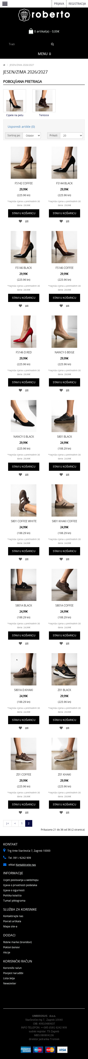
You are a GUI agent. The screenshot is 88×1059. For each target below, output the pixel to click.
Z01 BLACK (64, 690)
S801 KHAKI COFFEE (64, 521)
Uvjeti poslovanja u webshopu (20, 880)
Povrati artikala (12, 921)
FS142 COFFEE (24, 183)
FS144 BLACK (64, 183)
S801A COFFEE (64, 605)
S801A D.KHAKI (23, 690)
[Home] (4, 64)
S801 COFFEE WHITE (24, 521)
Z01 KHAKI (64, 774)
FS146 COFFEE (64, 268)
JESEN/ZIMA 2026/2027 (22, 64)
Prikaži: (54, 135)
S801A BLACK (23, 605)
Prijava (59, 4)
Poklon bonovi (11, 947)
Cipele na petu (14, 115)
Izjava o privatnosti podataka (20, 885)
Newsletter (9, 983)
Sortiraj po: (14, 135)
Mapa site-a (10, 926)
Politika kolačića (12, 895)
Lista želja (9, 978)
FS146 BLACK (23, 268)
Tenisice (44, 115)
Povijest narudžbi (13, 973)
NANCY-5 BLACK (23, 437)
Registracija (77, 4)
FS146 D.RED (24, 352)
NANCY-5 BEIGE (64, 352)
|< (7, 823)
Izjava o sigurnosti (14, 890)
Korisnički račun (12, 968)
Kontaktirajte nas (26, 865)
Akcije (6, 952)
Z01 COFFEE (23, 774)
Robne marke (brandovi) (17, 942)
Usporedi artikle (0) (21, 127)
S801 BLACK (64, 437)
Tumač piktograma (14, 900)
